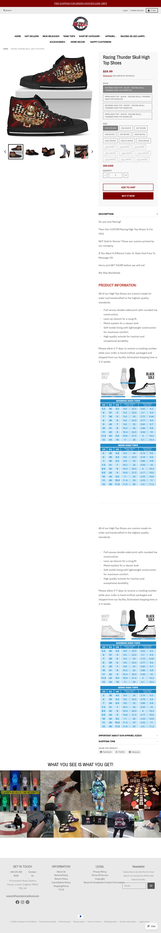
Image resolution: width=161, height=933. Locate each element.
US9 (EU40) (124, 134)
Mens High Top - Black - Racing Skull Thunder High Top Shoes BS (127, 97)
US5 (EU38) (110, 147)
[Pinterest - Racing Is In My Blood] (27, 902)
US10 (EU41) (139, 134)
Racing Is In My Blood (27, 921)
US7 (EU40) (139, 147)
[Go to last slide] (5, 152)
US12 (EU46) (142, 159)
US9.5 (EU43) (143, 153)
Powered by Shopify (47, 921)
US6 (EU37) (126, 128)
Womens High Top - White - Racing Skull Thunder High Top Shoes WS (124, 106)
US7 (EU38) (141, 128)
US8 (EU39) (110, 134)
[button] (15, 151)
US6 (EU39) (124, 147)
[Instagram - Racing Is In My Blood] (22, 902)
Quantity (107, 171)
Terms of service (94, 921)
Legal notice (144, 921)
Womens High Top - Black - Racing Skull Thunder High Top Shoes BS (124, 89)
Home (5, 49)
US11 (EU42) (110, 140)
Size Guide (108, 165)
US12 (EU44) (143, 140)
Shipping (107, 75)
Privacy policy (79, 921)
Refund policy (65, 921)
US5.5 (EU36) (110, 128)
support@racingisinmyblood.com (22, 895)
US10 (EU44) (110, 159)
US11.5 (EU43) (127, 140)
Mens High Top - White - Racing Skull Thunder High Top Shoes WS (123, 115)
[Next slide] (92, 152)
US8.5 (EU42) (127, 153)
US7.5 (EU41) (110, 153)
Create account (137, 10)
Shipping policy (110, 921)
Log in (125, 10)
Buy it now (128, 195)
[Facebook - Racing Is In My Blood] (17, 902)
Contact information (128, 921)
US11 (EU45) (126, 159)
